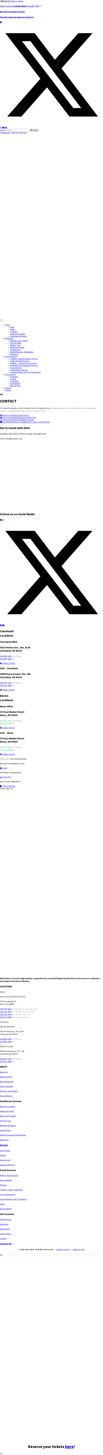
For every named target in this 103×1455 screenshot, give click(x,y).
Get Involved (10, 374)
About (7, 325)
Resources (14, 354)
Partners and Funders (9, 1091)
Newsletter (14, 381)
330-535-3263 (6, 720)
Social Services (11, 356)
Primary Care (15, 345)
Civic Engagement (8, 1194)
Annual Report (6, 1096)
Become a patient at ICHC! (12, 11)
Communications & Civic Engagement (25, 372)
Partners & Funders (17, 334)
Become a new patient (19, 341)
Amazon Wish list (7, 1165)
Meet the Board (6, 1081)
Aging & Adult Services (19, 361)
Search (3, 130)
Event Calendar (6, 1086)
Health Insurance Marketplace (22, 352)
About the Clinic (7, 1111)
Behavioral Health (17, 347)
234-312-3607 (6, 747)
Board (12, 329)
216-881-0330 (6, 656)
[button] (1, 22)
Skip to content (17, 1)
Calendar (13, 332)
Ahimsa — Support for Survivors (23, 363)
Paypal (3, 1155)
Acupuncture (15, 350)
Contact (8, 390)
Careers (13, 379)
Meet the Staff (6, 1077)
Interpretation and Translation (13, 1199)
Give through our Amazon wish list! (17, 17)
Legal (2, 1204)
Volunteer (14, 377)
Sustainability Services (19, 370)
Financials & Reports (18, 336)
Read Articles (5, 1219)
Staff (12, 327)
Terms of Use (79, 1250)
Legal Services (16, 368)
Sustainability (6, 1208)
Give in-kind (5, 1160)
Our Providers (15, 343)
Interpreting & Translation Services (24, 365)
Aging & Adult (6, 1180)
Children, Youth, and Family (11, 1189)
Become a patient (7, 1106)
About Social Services (9, 1175)
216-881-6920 (6, 659)
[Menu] (1, 320)
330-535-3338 (6, 723)
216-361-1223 (6, 682)
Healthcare (9, 338)
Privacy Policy (63, 1250)
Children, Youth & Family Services (24, 359)
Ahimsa (3, 1185)
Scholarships (15, 383)
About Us (4, 1072)
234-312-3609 (6, 685)
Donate (8, 388)
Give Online (5, 1150)
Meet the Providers (8, 1116)
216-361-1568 (6, 1061)
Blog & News (15, 386)
